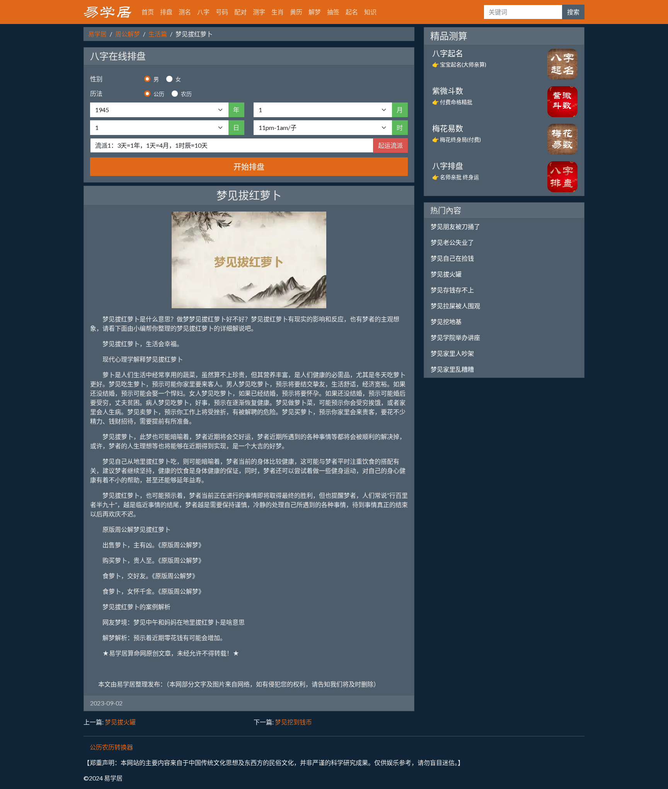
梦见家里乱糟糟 (452, 369)
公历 (158, 94)
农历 (186, 94)
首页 (147, 11)
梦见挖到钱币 (293, 722)
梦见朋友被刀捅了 (455, 226)
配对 (240, 11)
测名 (185, 11)
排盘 (166, 11)
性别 (96, 78)
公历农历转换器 (111, 747)
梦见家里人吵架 (452, 353)
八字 (203, 11)
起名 (352, 11)
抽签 (333, 11)
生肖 (277, 11)
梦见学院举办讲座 (455, 337)
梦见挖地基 (446, 321)
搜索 (573, 11)
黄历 (296, 11)
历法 (96, 93)
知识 (370, 11)
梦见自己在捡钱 (452, 258)
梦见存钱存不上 (452, 290)
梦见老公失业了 (452, 242)
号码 (222, 11)
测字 (259, 11)
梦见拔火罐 (120, 722)
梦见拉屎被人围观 (455, 305)
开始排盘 (248, 166)
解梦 (314, 11)
